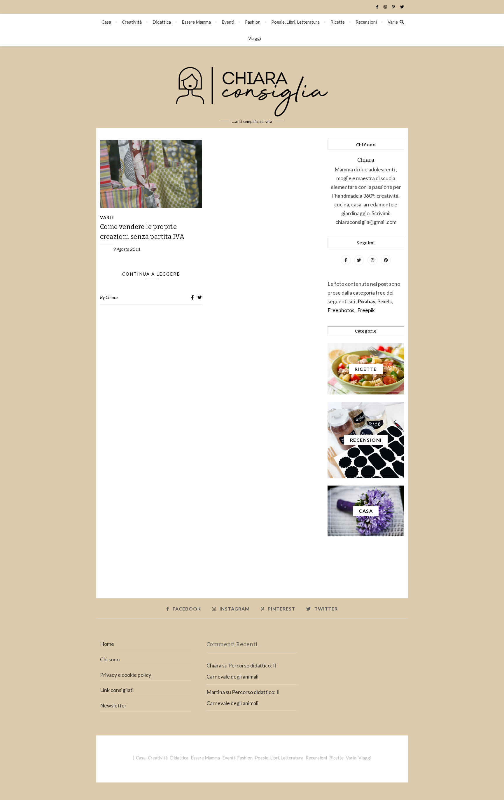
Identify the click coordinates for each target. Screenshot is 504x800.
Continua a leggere (151, 273)
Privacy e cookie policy (125, 675)
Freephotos (341, 310)
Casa (106, 22)
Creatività (132, 22)
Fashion (252, 22)
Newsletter (113, 705)
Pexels (384, 301)
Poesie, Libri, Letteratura (295, 22)
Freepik (366, 310)
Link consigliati (117, 690)
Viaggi (254, 38)
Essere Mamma (196, 22)
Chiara (112, 297)
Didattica (162, 22)
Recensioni (366, 22)
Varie (393, 22)
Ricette (337, 22)
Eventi (228, 22)
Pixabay (366, 301)
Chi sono (110, 659)
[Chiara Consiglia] (252, 87)
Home (107, 644)
